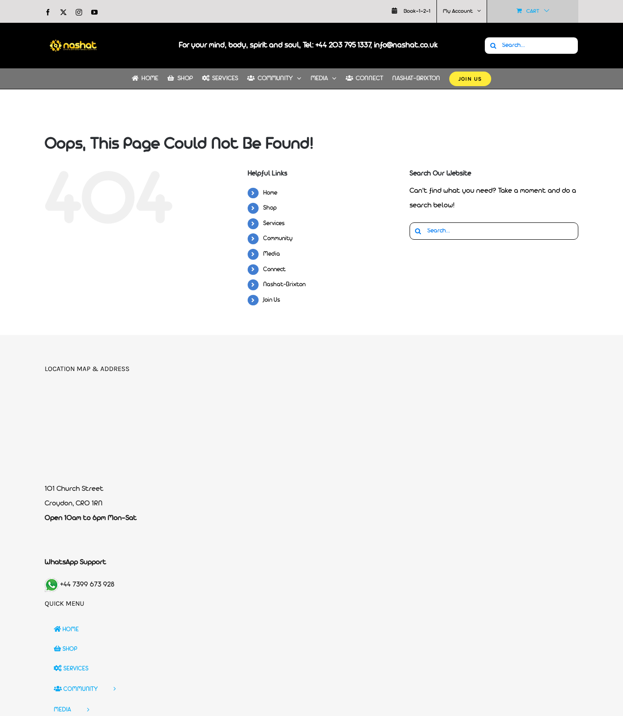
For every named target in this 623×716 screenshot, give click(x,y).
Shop (270, 208)
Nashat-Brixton (284, 284)
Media (271, 254)
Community (278, 238)
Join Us (271, 300)
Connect (274, 269)
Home (270, 193)
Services (274, 223)
